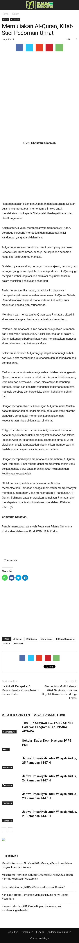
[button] (74, 5)
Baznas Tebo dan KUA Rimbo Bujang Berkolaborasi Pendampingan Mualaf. (31, 908)
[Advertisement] (39, 173)
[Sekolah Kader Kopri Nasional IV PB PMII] (11, 744)
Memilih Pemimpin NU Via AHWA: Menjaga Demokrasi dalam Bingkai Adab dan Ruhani (37, 865)
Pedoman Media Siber (59, 932)
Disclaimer (27, 932)
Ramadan (15, 19)
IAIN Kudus (31, 638)
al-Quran (17, 638)
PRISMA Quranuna (65, 638)
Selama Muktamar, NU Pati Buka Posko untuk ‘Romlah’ (33, 887)
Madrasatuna (9, 732)
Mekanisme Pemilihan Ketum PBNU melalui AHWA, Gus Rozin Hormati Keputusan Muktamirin (37, 876)
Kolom (15, 13)
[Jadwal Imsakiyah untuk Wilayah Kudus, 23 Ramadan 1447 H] (11, 798)
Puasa (6, 643)
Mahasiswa (46, 638)
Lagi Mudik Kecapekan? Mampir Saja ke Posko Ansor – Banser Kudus (20, 690)
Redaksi (40, 932)
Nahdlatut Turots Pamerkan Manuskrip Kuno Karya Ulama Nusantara (35, 896)
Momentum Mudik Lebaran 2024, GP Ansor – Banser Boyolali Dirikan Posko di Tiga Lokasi (59, 692)
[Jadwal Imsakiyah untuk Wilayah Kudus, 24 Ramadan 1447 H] (11, 780)
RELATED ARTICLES (16, 715)
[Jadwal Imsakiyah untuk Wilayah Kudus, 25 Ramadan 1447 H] (11, 762)
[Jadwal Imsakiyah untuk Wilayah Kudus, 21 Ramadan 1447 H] (11, 816)
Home (5, 13)
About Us (13, 932)
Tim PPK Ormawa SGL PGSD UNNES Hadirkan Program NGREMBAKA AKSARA (47, 727)
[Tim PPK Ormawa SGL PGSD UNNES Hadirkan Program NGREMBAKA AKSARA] (11, 727)
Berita (5, 749)
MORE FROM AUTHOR (49, 715)
